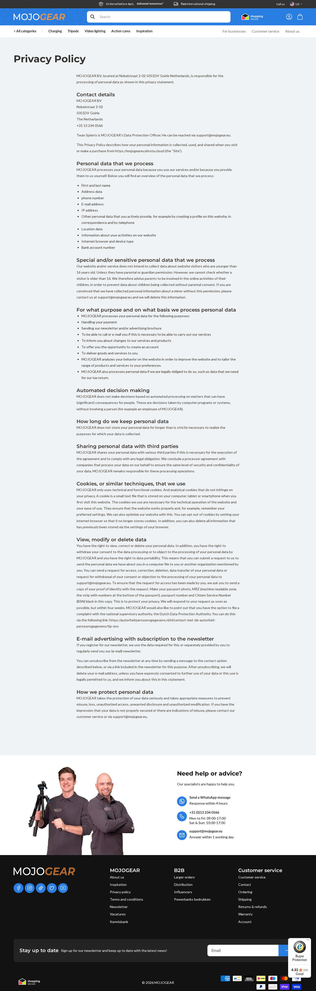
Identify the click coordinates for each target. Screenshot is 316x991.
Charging (55, 31)
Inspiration (118, 884)
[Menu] (308, 941)
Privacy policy (120, 892)
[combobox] (158, 16)
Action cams (120, 31)
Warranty (245, 914)
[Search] (92, 16)
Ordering (245, 892)
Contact (244, 884)
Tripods (73, 31)
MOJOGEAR (164, 982)
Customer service (252, 877)
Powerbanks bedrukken (192, 899)
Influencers (183, 892)
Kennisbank (119, 922)
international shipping (198, 4)
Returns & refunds (252, 907)
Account (245, 922)
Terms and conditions (126, 899)
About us (117, 877)
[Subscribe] (287, 950)
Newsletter (119, 907)
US (297, 4)
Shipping (245, 899)
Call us (280, 4)
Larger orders (184, 877)
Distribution (183, 884)
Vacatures (118, 914)
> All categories (25, 31)
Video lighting (95, 31)
